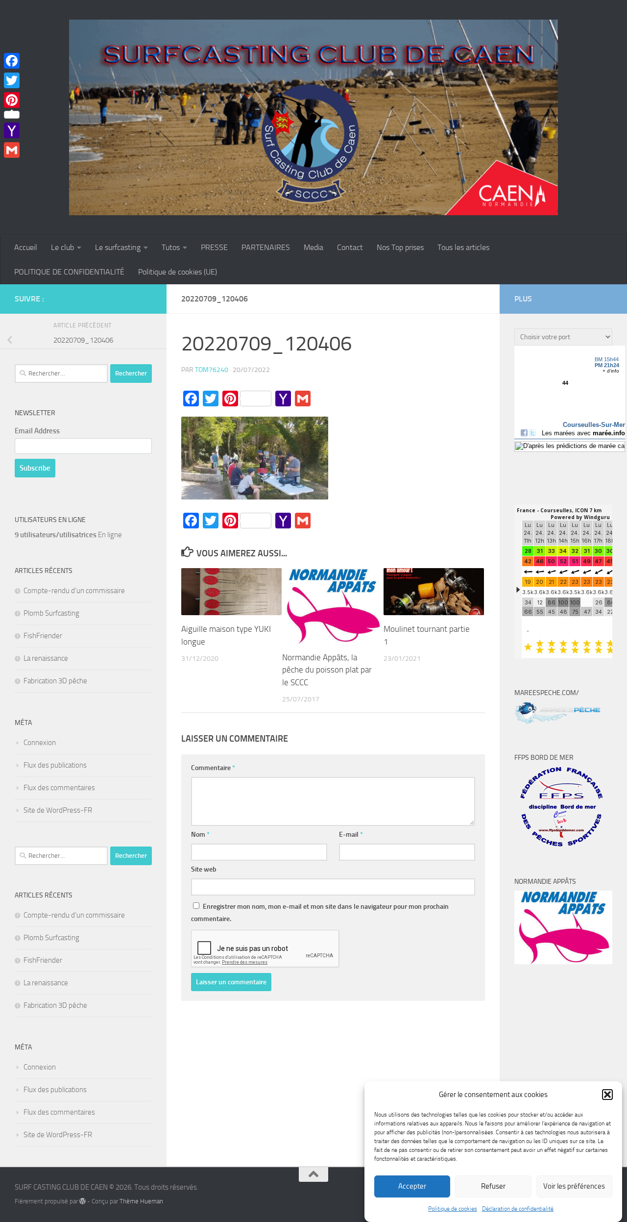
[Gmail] (12, 150)
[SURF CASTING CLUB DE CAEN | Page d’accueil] (313, 118)
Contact (350, 247)
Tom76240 (211, 370)
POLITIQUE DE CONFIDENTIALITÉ (69, 271)
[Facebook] (12, 61)
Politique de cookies (452, 1208)
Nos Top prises (400, 247)
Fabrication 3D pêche (55, 680)
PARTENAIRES (265, 247)
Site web (204, 869)
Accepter (412, 1186)
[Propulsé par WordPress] (82, 1201)
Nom (200, 834)
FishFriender (43, 635)
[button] (607, 1094)
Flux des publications (55, 765)
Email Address (37, 430)
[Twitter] (12, 80)
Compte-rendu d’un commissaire (74, 590)
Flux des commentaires (59, 787)
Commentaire (213, 768)
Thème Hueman (141, 1201)
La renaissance (46, 658)
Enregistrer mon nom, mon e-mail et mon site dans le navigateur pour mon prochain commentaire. (320, 912)
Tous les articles (463, 247)
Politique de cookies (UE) (177, 271)
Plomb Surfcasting (51, 613)
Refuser (493, 1186)
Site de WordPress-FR (58, 810)
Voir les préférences (574, 1186)
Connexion (40, 742)
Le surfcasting (118, 247)
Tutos (171, 247)
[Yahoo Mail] (12, 130)
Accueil (25, 247)
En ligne (68, 534)
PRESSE (214, 247)
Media (313, 247)
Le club (62, 247)
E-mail (351, 834)
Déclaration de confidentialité (518, 1208)
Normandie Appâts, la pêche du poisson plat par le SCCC (327, 669)
